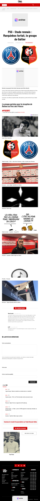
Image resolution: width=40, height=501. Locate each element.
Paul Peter (11, 454)
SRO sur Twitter (14, 476)
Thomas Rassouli (10, 42)
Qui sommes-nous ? (5, 474)
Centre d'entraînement (24, 478)
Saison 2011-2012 (33, 482)
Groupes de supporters (15, 483)
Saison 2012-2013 (33, 483)
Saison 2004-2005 (33, 472)
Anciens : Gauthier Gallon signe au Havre (13, 416)
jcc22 (9, 327)
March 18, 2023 (21, 112)
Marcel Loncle (10, 313)
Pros (8, 8)
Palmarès (22, 475)
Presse (3, 478)
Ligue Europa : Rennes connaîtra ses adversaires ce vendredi (18, 391)
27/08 (6, 401)
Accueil (4, 8)
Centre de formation (24, 479)
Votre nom (4, 367)
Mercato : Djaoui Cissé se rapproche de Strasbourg (16, 402)
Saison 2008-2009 (33, 478)
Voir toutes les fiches (29, 433)
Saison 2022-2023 (13, 8)
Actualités (22, 486)
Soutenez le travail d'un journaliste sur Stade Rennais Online (20, 422)
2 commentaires (29, 42)
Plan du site (4, 480)
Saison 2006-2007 (33, 475)
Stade (22, 476)
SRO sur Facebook (14, 475)
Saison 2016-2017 (33, 489)
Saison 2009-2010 (33, 479)
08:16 (6, 395)
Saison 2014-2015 (33, 486)
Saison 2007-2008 (33, 476)
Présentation (23, 472)
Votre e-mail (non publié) (7, 374)
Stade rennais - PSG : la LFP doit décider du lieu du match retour (19, 397)
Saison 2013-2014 (33, 485)
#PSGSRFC (6, 110)
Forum (12, 472)
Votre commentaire (6, 343)
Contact (3, 477)
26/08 (6, 406)
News (12, 478)
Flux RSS (3, 481)
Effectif (22, 491)
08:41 (6, 389)
